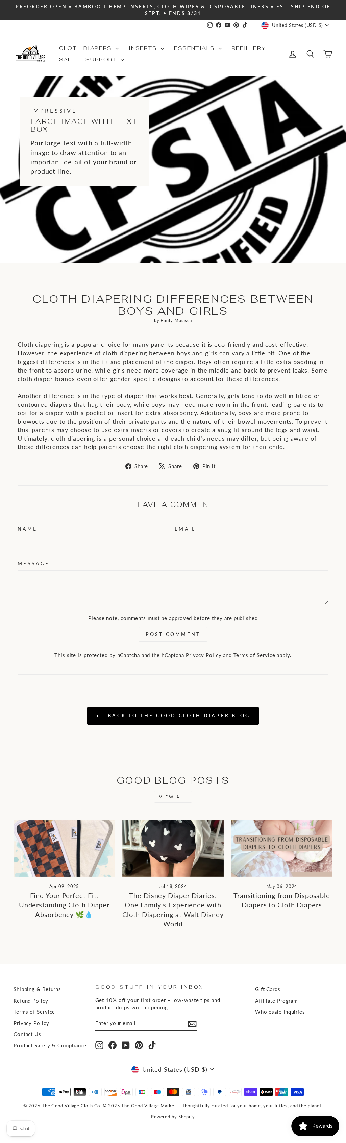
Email (185, 529)
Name (27, 529)
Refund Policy (31, 1001)
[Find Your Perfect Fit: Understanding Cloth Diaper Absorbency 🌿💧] (64, 848)
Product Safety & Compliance (50, 1045)
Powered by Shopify (173, 1116)
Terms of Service (254, 655)
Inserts (144, 48)
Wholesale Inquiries (280, 1012)
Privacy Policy (204, 655)
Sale (67, 59)
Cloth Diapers (86, 48)
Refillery (249, 48)
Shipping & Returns (37, 989)
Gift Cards (267, 989)
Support (102, 59)
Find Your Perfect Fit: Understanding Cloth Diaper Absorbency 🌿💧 (64, 904)
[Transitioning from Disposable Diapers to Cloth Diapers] (281, 848)
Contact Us (27, 1034)
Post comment (173, 634)
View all (173, 796)
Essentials (195, 48)
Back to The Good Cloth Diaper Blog (177, 715)
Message (33, 563)
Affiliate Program (276, 1001)
